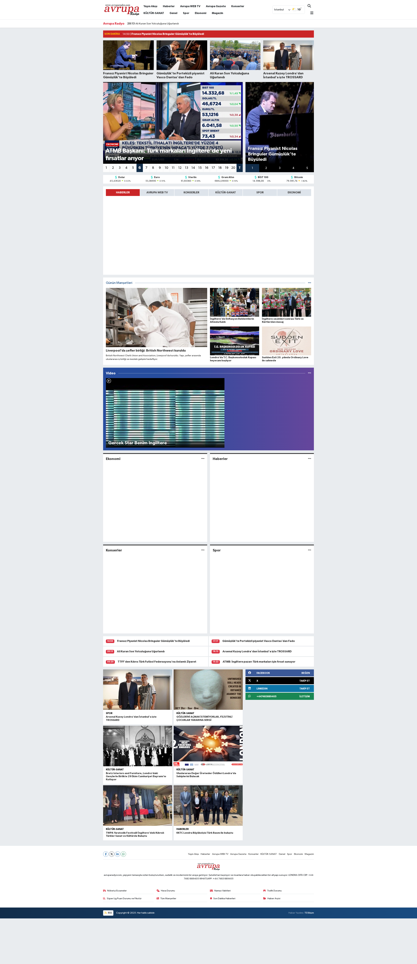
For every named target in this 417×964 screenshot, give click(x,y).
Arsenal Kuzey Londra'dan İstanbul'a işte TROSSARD (162, 23)
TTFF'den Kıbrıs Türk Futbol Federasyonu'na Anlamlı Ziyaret (157, 661)
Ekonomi (200, 13)
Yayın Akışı (150, 6)
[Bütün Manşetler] (309, 283)
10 (166, 167)
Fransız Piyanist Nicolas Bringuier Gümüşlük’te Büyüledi (153, 641)
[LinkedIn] (117, 854)
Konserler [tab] (191, 192)
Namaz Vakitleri (222, 890)
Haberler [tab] (123, 192)
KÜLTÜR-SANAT (154, 13)
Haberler (169, 6)
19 (226, 167)
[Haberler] (309, 458)
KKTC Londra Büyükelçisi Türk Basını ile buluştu (204, 833)
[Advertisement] (97, 941)
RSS (110, 913)
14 (193, 167)
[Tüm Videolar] (309, 373)
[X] (111, 854)
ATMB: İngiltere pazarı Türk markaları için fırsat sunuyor (259, 661)
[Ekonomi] (202, 458)
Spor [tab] (260, 192)
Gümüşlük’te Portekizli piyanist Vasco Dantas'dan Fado (258, 641)
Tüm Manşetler (168, 898)
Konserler (237, 6)
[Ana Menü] (310, 13)
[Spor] (309, 550)
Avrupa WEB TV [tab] (157, 192)
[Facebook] (105, 854)
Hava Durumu (168, 890)
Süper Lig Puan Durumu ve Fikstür (124, 898)
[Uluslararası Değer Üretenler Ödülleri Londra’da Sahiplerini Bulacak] (208, 746)
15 (200, 167)
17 (213, 167)
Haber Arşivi (273, 898)
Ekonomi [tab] (294, 192)
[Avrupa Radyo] (122, 9)
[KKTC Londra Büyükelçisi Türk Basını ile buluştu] (208, 805)
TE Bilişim (309, 913)
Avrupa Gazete (216, 6)
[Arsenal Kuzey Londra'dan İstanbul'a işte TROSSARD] (137, 689)
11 (173, 167)
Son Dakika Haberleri (224, 898)
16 (206, 167)
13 (186, 167)
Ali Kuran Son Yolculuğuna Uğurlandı (141, 651)
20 (233, 167)
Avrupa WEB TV (190, 6)
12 (179, 167)
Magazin (217, 13)
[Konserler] (202, 550)
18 (220, 167)
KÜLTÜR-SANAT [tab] (225, 192)
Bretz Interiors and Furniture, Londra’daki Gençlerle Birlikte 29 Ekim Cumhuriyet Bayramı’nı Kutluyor (136, 776)
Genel (173, 13)
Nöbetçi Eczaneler (117, 890)
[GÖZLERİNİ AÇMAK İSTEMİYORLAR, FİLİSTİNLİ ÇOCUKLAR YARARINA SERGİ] (208, 689)
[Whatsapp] (123, 854)
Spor (186, 13)
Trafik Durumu (274, 890)
